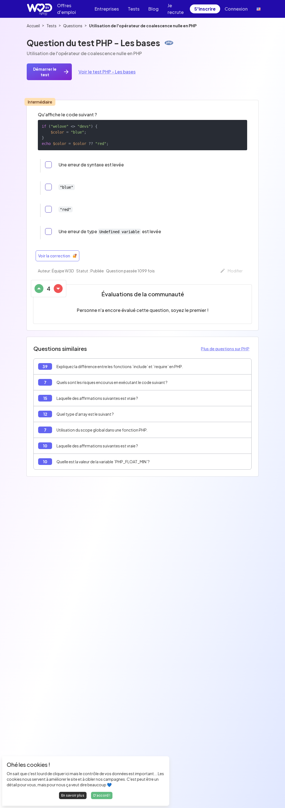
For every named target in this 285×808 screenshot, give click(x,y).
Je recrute (176, 9)
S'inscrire (205, 9)
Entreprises (107, 9)
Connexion (236, 9)
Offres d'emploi (66, 9)
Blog (153, 9)
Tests (133, 9)
